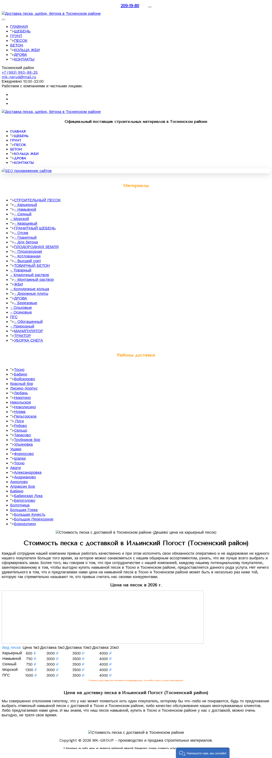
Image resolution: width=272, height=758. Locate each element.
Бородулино (25, 524)
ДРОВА (20, 54)
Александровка (27, 472)
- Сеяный (22, 214)
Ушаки (15, 449)
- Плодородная (28, 251)
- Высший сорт (27, 261)
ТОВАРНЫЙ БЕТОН (32, 265)
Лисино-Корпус (24, 388)
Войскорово (24, 379)
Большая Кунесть (29, 514)
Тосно (19, 369)
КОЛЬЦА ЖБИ (27, 50)
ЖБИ (18, 284)
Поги (19, 421)
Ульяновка (23, 444)
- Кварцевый (25, 223)
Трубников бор (27, 439)
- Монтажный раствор (34, 279)
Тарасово (22, 435)
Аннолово (19, 481)
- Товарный (20, 270)
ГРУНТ (16, 36)
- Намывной (25, 209)
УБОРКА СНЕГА (28, 340)
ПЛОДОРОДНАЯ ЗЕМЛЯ (36, 247)
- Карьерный (25, 204)
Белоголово (24, 500)
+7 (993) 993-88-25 (20, 72)
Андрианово (25, 477)
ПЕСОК (20, 40)
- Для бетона (26, 242)
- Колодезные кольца (29, 289)
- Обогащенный (28, 321)
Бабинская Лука (28, 496)
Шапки (20, 458)
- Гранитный (25, 237)
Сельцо (20, 430)
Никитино (22, 397)
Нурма (20, 411)
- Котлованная (27, 256)
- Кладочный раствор (29, 275)
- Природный (22, 326)
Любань (21, 393)
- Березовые (25, 303)
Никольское (20, 402)
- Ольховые (21, 307)
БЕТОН (16, 45)
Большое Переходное (33, 519)
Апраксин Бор (22, 486)
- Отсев (21, 233)
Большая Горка (24, 510)
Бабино (20, 374)
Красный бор (21, 383)
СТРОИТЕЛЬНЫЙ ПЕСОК (37, 200)
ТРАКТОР (22, 335)
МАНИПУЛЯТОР (28, 331)
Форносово (24, 453)
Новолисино (25, 407)
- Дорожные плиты (31, 293)
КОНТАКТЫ (24, 59)
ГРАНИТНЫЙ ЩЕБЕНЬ (35, 228)
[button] (203, 753)
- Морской (19, 218)
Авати (15, 467)
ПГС (14, 317)
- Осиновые (21, 312)
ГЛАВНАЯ (19, 26)
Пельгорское (25, 416)
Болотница (20, 505)
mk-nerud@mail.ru (19, 77)
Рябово (20, 425)
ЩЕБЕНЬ (22, 31)
